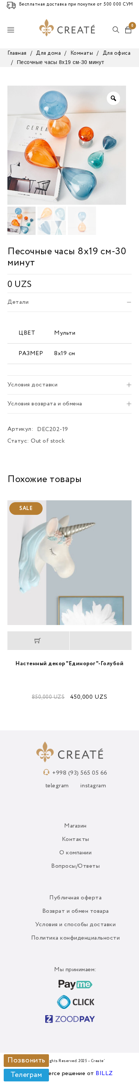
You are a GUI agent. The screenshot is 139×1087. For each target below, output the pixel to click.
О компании (75, 853)
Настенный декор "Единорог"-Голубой (69, 663)
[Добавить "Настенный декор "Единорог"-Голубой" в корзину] (38, 640)
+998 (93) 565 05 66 (79, 773)
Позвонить (26, 1060)
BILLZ (104, 1074)
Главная (17, 53)
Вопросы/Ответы (75, 866)
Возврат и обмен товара (75, 911)
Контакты (75, 839)
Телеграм (26, 1075)
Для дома (48, 53)
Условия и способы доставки (75, 925)
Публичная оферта (75, 898)
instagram (93, 786)
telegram (57, 786)
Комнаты (81, 53)
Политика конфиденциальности (75, 938)
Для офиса (117, 53)
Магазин (75, 826)
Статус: (18, 441)
